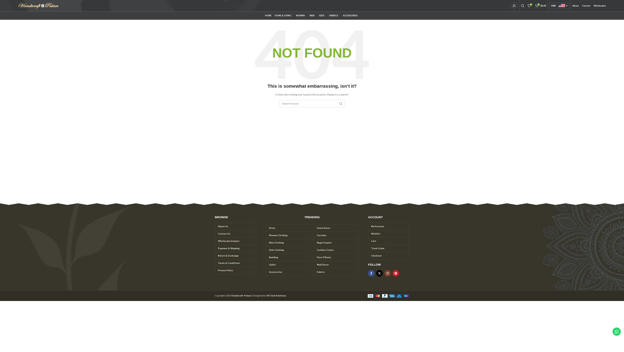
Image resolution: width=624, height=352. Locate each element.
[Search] (522, 5)
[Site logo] (38, 5)
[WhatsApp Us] (617, 332)
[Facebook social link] (371, 273)
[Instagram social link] (387, 273)
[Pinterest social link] (396, 273)
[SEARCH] (341, 103)
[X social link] (379, 273)
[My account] (514, 5)
